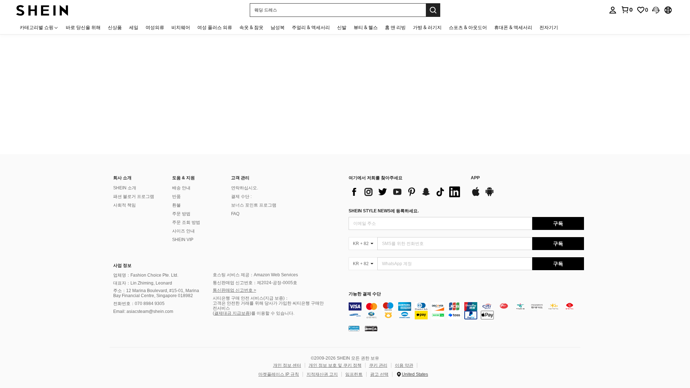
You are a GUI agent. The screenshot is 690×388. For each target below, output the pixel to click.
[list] (406, 191)
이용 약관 (404, 365)
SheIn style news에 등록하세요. (384, 210)
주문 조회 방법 (186, 222)
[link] (627, 9)
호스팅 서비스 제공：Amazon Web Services (255, 274)
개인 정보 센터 (287, 365)
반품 (176, 196)
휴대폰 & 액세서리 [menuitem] (513, 27)
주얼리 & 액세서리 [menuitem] (311, 27)
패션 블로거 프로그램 (133, 196)
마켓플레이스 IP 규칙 (278, 374)
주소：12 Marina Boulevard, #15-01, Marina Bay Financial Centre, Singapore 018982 (156, 293)
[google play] (489, 195)
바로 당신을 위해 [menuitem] (83, 27)
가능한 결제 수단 (365, 294)
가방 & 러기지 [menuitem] (427, 27)
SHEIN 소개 (124, 187)
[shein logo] (42, 10)
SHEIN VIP (182, 239)
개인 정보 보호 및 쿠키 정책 (335, 365)
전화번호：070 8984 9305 (139, 303)
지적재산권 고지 (322, 374)
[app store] (476, 195)
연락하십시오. (244, 187)
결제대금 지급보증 (232, 313)
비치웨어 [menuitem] (180, 27)
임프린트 (354, 374)
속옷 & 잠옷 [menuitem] (251, 27)
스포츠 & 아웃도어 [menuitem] (468, 27)
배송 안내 (181, 187)
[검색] (433, 10)
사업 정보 (122, 265)
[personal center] (612, 10)
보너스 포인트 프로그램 (253, 205)
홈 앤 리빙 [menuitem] (395, 27)
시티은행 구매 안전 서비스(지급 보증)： (251, 298)
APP (475, 178)
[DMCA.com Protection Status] (371, 328)
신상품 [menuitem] (115, 27)
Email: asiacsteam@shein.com (143, 311)
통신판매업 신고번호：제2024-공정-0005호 (255, 282)
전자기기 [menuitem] (548, 27)
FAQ (235, 213)
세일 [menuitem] (133, 27)
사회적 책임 (124, 205)
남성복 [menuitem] (278, 27)
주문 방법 (181, 213)
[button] (656, 10)
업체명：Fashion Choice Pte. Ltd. (145, 275)
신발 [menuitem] (341, 27)
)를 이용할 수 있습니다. (272, 313)
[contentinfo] (466, 310)
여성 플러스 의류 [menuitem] (214, 27)
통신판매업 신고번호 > (234, 290)
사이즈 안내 (183, 231)
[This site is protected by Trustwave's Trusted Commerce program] (354, 328)
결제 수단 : (241, 196)
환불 (176, 205)
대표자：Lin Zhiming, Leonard (142, 283)
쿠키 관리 (378, 365)
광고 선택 (379, 374)
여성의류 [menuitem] (155, 27)
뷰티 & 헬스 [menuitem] (366, 27)
